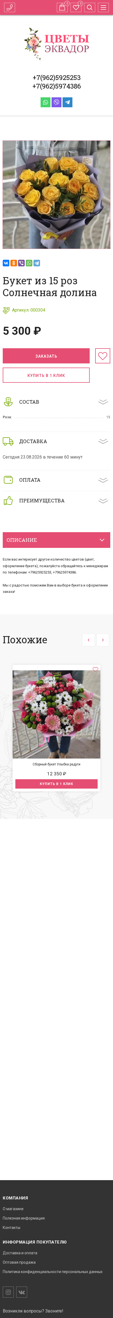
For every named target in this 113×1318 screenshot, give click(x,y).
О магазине (13, 1209)
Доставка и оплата (20, 1253)
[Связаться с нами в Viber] (56, 102)
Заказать (46, 356)
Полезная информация (24, 1218)
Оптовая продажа (19, 1262)
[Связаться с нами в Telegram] (67, 102)
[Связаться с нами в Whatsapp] (45, 102)
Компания (15, 1198)
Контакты (11, 1227)
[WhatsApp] (29, 263)
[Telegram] (36, 263)
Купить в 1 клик (46, 375)
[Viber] (21, 263)
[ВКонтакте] (6, 263)
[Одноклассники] (13, 263)
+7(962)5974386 (56, 86)
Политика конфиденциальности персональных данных (53, 1271)
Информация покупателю (35, 1242)
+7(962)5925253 (57, 77)
